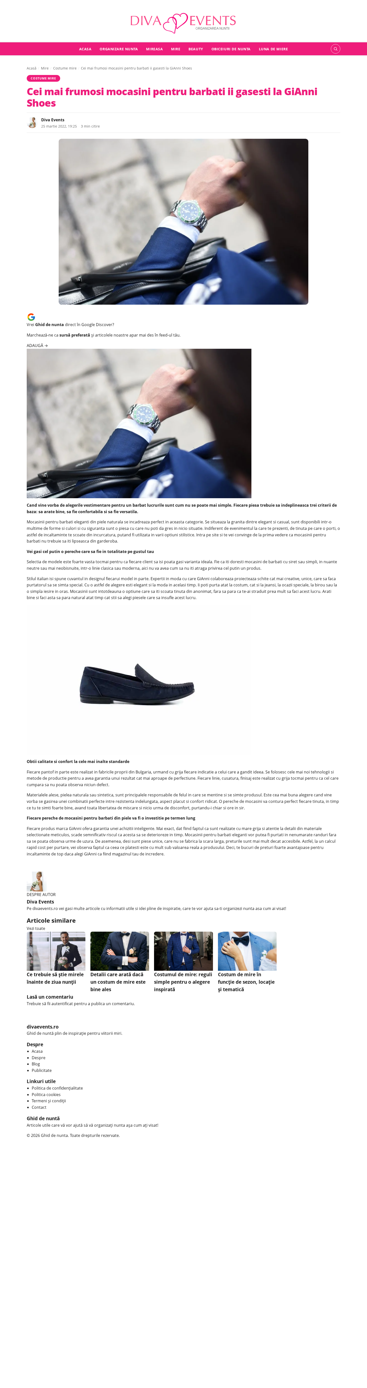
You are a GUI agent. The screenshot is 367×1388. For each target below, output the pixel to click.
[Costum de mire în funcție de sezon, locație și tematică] (247, 951)
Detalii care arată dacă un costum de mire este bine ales (118, 981)
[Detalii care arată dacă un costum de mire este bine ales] (119, 951)
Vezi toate (36, 928)
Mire (175, 48)
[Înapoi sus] (355, 1376)
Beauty (195, 48)
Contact (39, 1107)
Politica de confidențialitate (57, 1088)
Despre (38, 1057)
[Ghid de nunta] (183, 21)
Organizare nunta (119, 48)
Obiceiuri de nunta (231, 48)
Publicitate (42, 1070)
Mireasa (154, 48)
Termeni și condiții (49, 1101)
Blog (36, 1064)
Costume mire (65, 68)
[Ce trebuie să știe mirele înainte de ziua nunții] (56, 951)
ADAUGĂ (37, 345)
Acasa (85, 48)
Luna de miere (273, 48)
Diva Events (52, 120)
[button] (335, 49)
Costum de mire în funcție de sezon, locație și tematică (246, 981)
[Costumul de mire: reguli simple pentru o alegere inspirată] (183, 951)
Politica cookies (46, 1094)
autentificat (62, 1003)
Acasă (31, 68)
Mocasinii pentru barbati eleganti (58, 522)
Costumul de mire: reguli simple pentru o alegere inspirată (183, 981)
